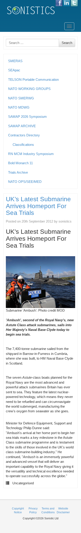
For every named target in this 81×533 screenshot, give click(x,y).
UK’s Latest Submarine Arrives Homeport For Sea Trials (38, 206)
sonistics (65, 221)
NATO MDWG (18, 107)
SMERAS (15, 61)
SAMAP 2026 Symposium (27, 116)
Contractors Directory (24, 135)
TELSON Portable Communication (33, 79)
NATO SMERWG (21, 98)
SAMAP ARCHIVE (22, 126)
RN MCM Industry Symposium (31, 154)
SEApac (14, 70)
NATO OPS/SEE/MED (25, 181)
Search (67, 43)
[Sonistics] (31, 10)
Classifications (23, 144)
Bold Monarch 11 (20, 163)
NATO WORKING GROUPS (29, 89)
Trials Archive (18, 172)
